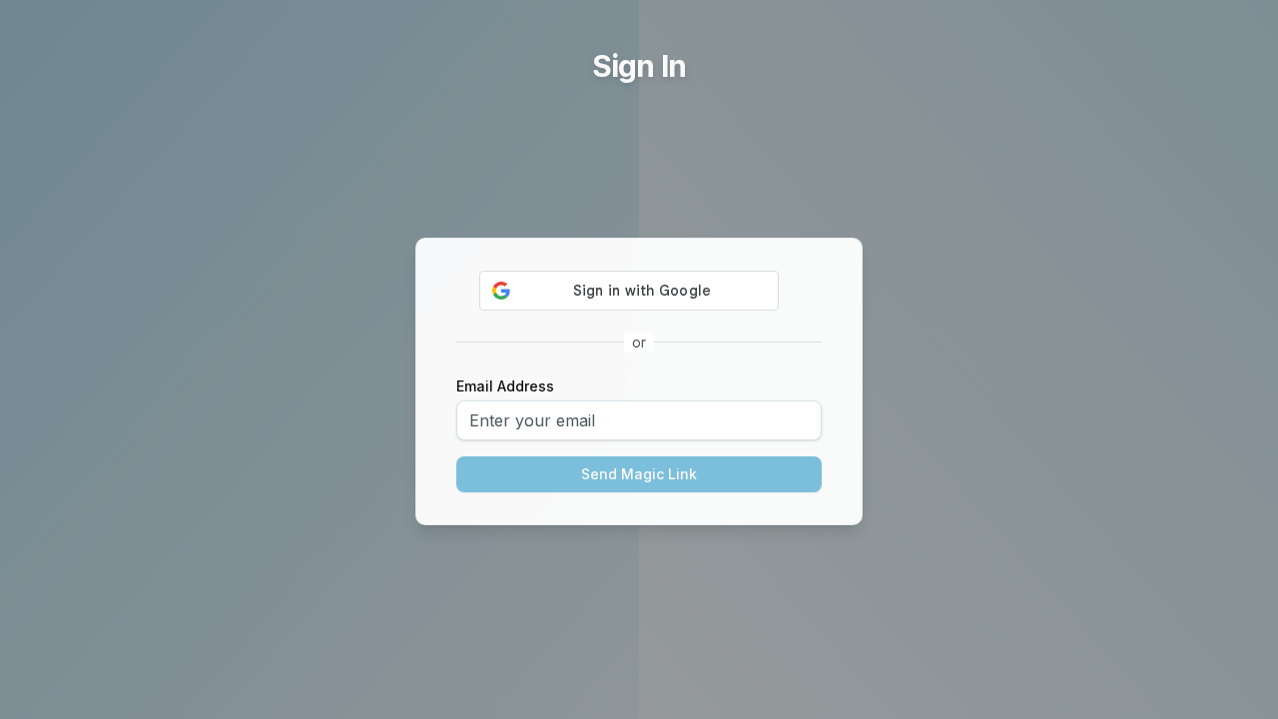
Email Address (505, 385)
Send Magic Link (639, 473)
